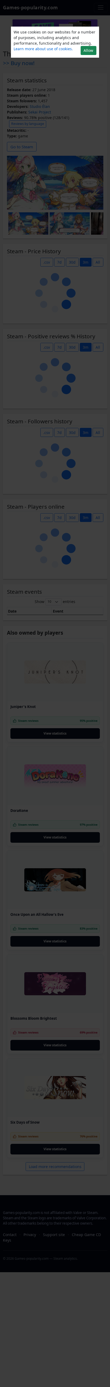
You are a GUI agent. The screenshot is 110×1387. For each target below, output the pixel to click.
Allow (88, 50)
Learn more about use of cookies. (43, 48)
